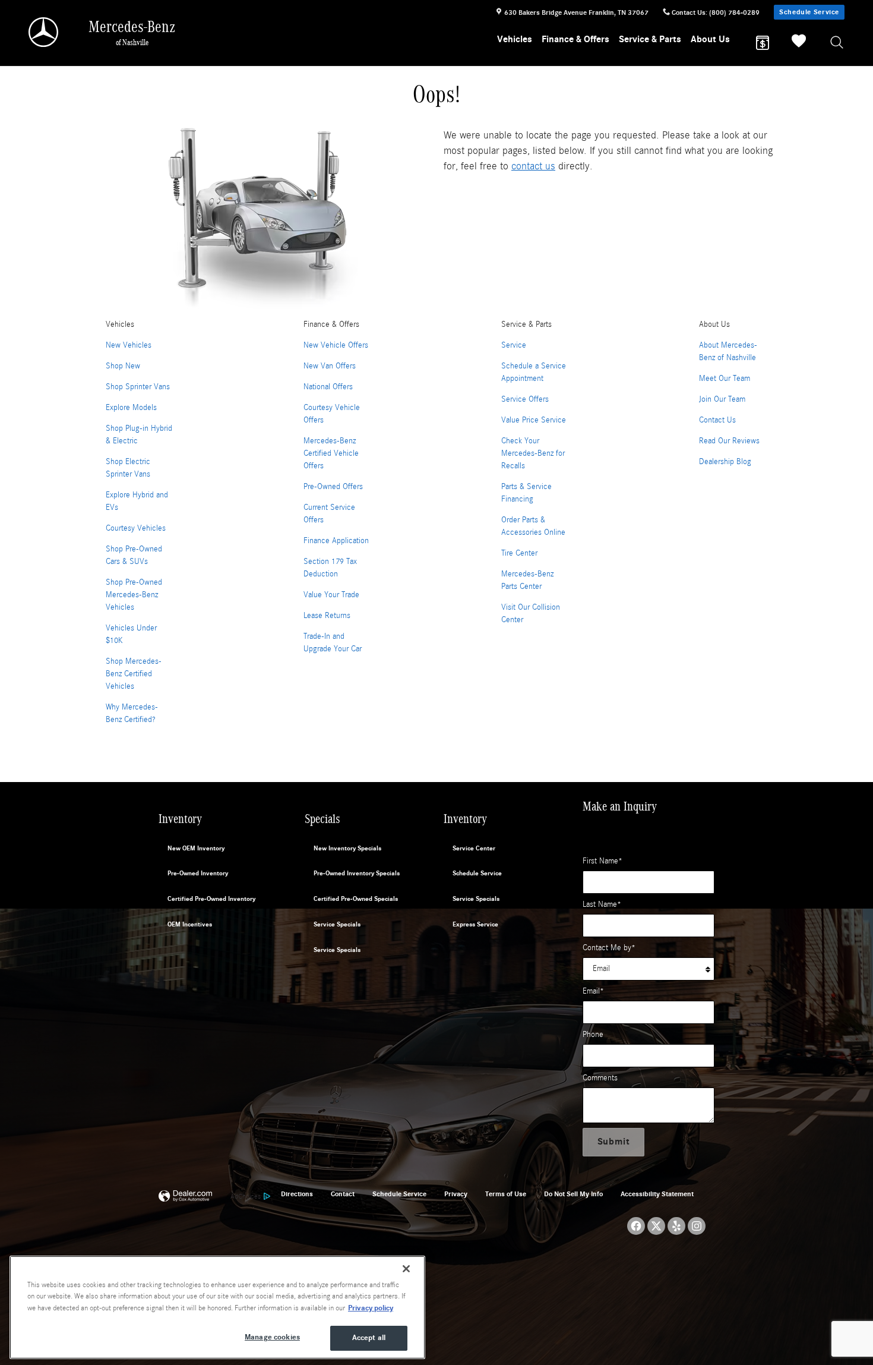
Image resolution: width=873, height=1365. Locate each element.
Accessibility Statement (657, 1194)
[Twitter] (656, 1226)
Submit (613, 1141)
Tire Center (519, 553)
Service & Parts (650, 39)
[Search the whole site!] (837, 43)
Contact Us (717, 420)
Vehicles (514, 39)
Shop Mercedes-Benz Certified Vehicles (134, 674)
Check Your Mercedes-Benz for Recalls (533, 453)
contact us (533, 166)
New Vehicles (128, 345)
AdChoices (245, 1196)
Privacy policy (370, 1308)
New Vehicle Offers (335, 345)
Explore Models (131, 407)
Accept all (368, 1337)
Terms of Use (505, 1194)
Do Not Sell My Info (573, 1194)
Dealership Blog (725, 461)
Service (513, 345)
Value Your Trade (331, 595)
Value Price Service (533, 420)
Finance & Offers (575, 39)
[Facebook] (636, 1226)
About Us (710, 39)
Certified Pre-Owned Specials (356, 899)
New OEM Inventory (195, 848)
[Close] (406, 1269)
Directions (297, 1194)
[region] (217, 1307)
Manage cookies (272, 1337)
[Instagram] (697, 1226)
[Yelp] (676, 1226)
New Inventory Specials (347, 848)
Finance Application (336, 541)
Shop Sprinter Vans (138, 387)
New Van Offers (329, 366)
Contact (343, 1194)
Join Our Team (722, 399)
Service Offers (525, 399)
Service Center (474, 848)
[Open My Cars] (796, 42)
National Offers (328, 387)
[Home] (44, 32)
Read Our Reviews (729, 441)
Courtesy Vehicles (136, 528)
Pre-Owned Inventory (197, 873)
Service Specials (337, 924)
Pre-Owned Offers (333, 486)
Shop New (123, 366)
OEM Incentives (189, 924)
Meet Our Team (724, 378)
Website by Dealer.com (185, 1196)
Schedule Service (809, 12)
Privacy (455, 1194)
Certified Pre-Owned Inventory (211, 899)
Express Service (475, 924)
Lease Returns (326, 615)
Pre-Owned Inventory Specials (357, 873)
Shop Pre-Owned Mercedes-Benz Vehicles (134, 595)
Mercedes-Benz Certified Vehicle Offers (331, 453)
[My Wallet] (762, 43)
